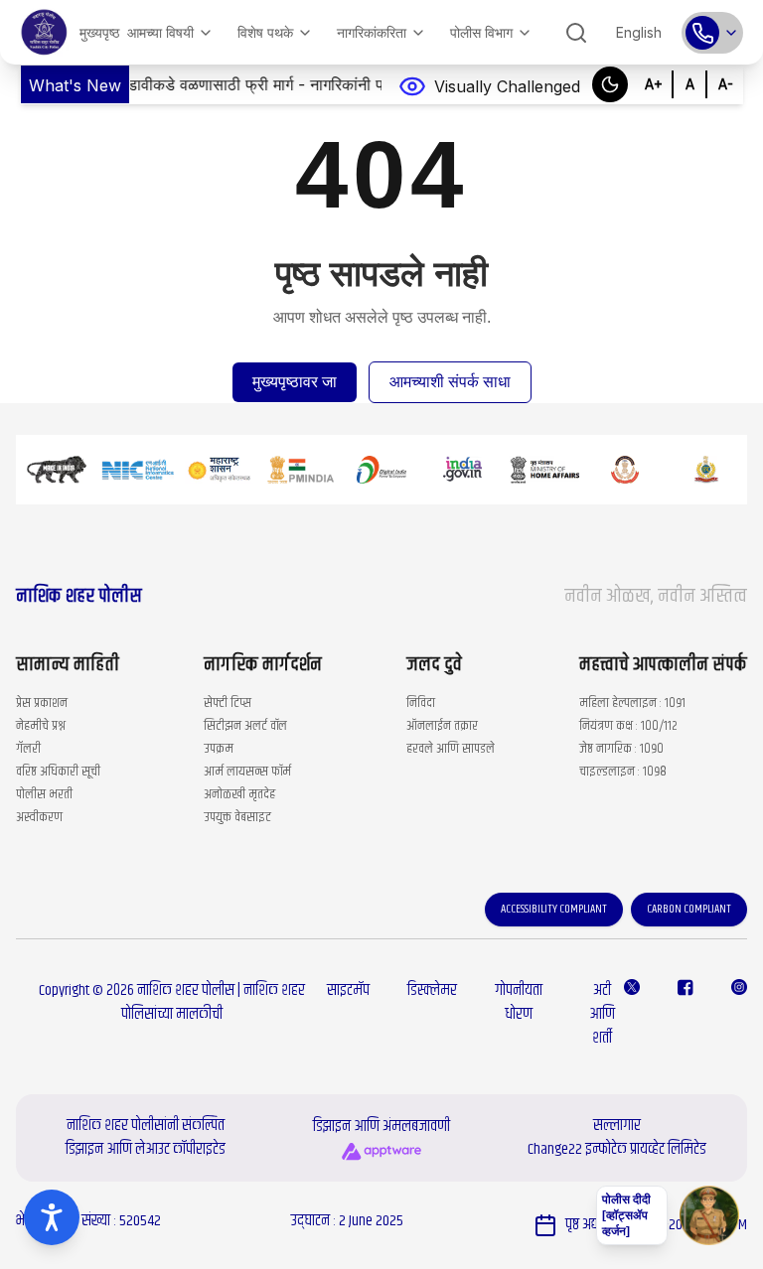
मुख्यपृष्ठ (99, 32)
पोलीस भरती (44, 794)
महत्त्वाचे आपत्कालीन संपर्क (663, 665)
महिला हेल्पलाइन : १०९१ (632, 703)
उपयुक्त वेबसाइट (237, 817)
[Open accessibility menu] (51, 1217)
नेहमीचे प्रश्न (41, 726)
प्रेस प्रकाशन (42, 703)
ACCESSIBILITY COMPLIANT (554, 909)
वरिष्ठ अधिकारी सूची (58, 771)
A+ (654, 81)
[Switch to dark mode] (610, 84)
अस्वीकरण (39, 817)
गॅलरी (28, 749)
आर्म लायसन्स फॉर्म (247, 771)
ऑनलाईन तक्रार (442, 726)
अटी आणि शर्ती (602, 1014)
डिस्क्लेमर (432, 990)
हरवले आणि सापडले (450, 749)
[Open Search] (576, 33)
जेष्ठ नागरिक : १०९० (621, 749)
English (639, 32)
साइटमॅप (348, 990)
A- (725, 81)
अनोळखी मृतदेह (239, 794)
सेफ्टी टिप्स (227, 703)
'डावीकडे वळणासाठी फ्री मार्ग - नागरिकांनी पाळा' (222, 84)
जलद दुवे (434, 665)
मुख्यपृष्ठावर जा (294, 381)
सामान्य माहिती (67, 665)
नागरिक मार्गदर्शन (263, 665)
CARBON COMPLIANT (689, 909)
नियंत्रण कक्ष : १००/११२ (628, 726)
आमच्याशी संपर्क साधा (450, 381)
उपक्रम (218, 749)
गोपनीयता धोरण (518, 1002)
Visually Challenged (507, 86)
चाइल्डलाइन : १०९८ (623, 771)
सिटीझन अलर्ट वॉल (245, 726)
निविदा (420, 703)
